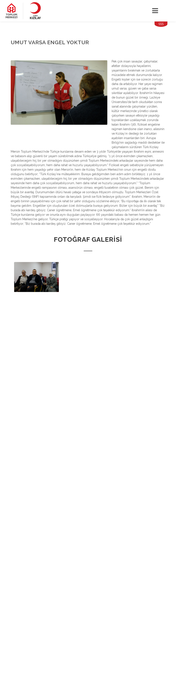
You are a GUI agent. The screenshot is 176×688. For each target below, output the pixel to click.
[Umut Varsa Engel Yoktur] (36, 277)
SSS (161, 24)
